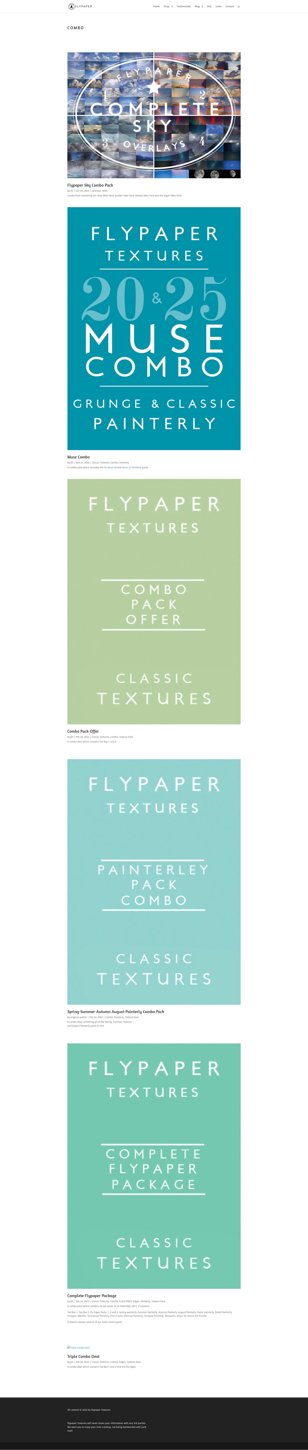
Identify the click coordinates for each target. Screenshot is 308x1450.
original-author (79, 1017)
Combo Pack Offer (83, 731)
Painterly (124, 462)
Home (156, 6)
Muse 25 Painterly (132, 467)
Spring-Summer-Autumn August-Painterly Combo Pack (115, 1011)
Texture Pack (126, 736)
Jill (72, 190)
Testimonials (184, 6)
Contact (230, 6)
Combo (114, 462)
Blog (197, 6)
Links (218, 6)
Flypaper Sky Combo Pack (90, 185)
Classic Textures (100, 462)
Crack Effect (125, 1301)
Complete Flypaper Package (91, 1295)
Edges (136, 1301)
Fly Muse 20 (110, 467)
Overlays (96, 190)
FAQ (209, 6)
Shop (166, 6)
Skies (105, 190)
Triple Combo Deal (83, 1356)
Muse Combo (78, 457)
